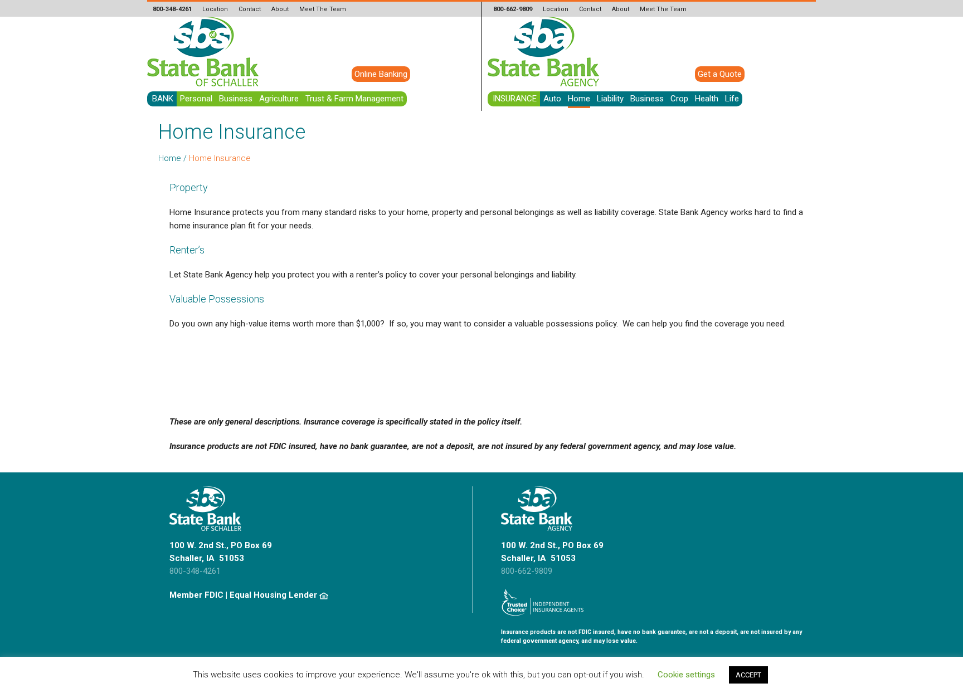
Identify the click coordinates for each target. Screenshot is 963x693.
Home (169, 158)
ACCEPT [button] (748, 675)
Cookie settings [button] (686, 675)
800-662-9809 (526, 571)
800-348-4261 (195, 571)
